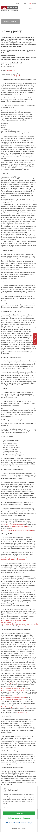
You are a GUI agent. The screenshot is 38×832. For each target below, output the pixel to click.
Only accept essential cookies (19, 818)
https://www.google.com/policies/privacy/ (13, 688)
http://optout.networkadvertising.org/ (13, 524)
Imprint (24, 828)
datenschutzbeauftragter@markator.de (12, 76)
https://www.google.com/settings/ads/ (12, 690)
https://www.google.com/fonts (18, 683)
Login (17, 3)
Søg (25, 3)
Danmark (34, 3)
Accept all (19, 813)
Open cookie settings (10, 21)
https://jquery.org (22, 712)
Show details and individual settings (20, 823)
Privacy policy (16, 828)
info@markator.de (10, 70)
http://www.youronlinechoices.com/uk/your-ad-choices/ (18, 530)
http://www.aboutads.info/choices (18, 526)
